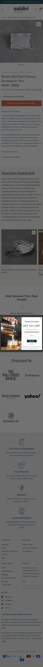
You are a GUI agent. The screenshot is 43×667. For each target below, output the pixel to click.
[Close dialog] (41, 318)
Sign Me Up (31, 341)
